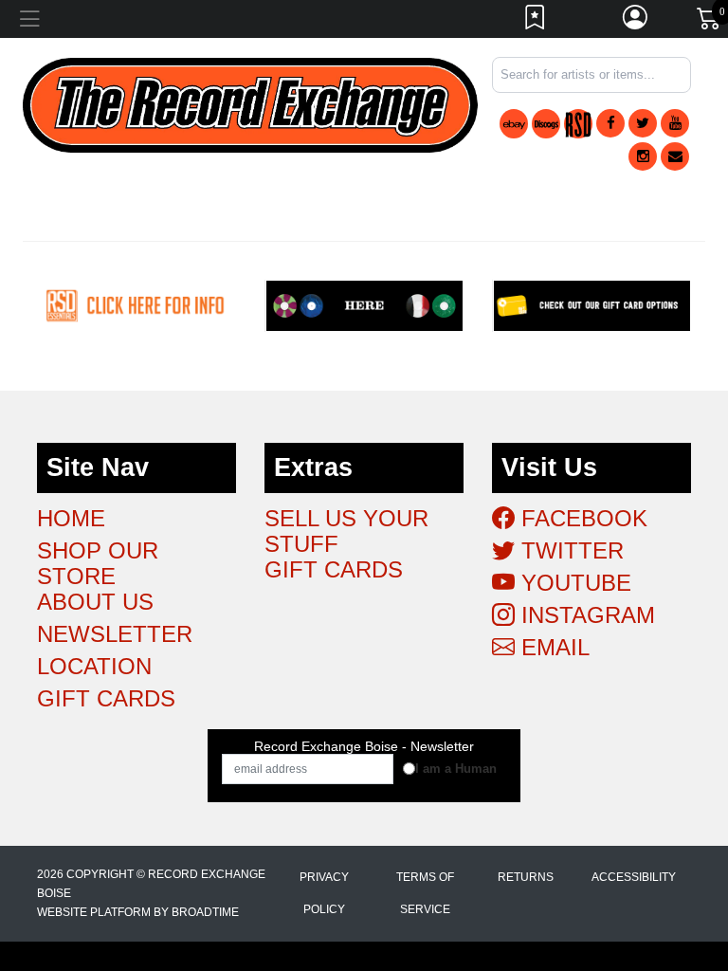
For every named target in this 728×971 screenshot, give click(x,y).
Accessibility (634, 877)
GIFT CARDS (106, 698)
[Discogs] (546, 123)
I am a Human (456, 768)
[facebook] (610, 123)
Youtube (573, 582)
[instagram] (643, 156)
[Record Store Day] (578, 123)
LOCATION (94, 666)
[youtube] (675, 123)
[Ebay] (514, 123)
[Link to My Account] (636, 21)
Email (552, 647)
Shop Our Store (97, 563)
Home (71, 518)
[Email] (675, 156)
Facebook (581, 518)
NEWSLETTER (114, 634)
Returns (526, 877)
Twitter (569, 550)
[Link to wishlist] (535, 21)
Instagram (585, 615)
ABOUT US (95, 601)
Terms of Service (425, 893)
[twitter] (643, 123)
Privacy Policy (324, 893)
